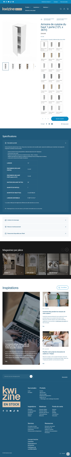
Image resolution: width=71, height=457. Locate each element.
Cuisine (41, 391)
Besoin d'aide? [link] (66, 123)
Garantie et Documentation (51, 431)
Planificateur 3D (48, 427)
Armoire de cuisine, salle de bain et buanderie (49, 19)
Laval (29, 391)
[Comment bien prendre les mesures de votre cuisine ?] (56, 299)
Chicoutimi (54, 415)
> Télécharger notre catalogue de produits (49, 399)
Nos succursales (64, 1)
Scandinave (30, 412)
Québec (54, 411)
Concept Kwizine (33, 439)
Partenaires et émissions (32, 444)
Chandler (54, 412)
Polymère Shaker (43, 411)
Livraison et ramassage (33, 427)
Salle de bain (42, 392)
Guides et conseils (49, 429)
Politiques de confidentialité (32, 448)
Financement (31, 429)
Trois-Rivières (55, 414)
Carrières (30, 441)
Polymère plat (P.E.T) (44, 412)
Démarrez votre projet (50, 426)
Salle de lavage (43, 394)
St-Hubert (30, 392)
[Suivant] (33, 42)
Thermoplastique (43, 414)
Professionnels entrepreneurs (34, 431)
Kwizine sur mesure (46, 1)
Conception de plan (32, 426)
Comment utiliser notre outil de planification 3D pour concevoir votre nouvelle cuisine (17, 346)
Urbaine (29, 415)
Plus (6, 361)
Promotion (47, 432)
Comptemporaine (32, 411)
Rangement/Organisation (45, 395)
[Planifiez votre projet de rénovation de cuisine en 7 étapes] (56, 339)
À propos (56, 1)
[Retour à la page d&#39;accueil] (41, 19)
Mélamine (41, 415)
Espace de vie (43, 397)
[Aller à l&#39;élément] (5, 66)
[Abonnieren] (31, 376)
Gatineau (54, 409)
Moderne (30, 414)
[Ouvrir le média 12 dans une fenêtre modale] (19, 39)
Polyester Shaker (43, 409)
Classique (30, 409)
